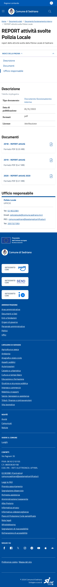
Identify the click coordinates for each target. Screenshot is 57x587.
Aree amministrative (11, 309)
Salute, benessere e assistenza (15, 396)
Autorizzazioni (8, 366)
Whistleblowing (9, 524)
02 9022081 (13, 210)
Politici (5, 330)
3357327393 (13, 223)
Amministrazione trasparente (15, 499)
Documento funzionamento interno (38, 100)
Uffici (4, 334)
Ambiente (6, 353)
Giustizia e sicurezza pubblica (15, 383)
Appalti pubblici (8, 362)
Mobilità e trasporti (10, 391)
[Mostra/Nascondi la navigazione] (3, 11)
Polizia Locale (10, 200)
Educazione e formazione (13, 379)
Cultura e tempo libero (12, 374)
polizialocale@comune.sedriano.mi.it (26, 215)
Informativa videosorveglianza (15, 511)
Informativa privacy (10, 507)
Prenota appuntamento (12, 486)
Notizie (5, 427)
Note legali (6, 520)
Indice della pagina (11, 53)
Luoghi (5, 442)
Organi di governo (10, 322)
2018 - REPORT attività (14, 143)
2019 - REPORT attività (14, 159)
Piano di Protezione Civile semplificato (19, 516)
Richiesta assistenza (11, 494)
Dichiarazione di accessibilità (14, 533)
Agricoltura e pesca (10, 349)
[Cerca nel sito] (50, 11)
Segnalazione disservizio (12, 490)
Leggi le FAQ (7, 482)
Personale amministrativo (13, 326)
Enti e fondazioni (9, 317)
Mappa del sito (25, 562)
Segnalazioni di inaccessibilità (15, 528)
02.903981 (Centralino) (12, 473)
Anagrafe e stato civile (12, 357)
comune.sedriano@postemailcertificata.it (27, 219)
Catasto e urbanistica (11, 370)
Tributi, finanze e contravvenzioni (17, 400)
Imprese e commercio (11, 387)
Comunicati (7, 423)
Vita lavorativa (8, 404)
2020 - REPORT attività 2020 (17, 175)
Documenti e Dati (9, 313)
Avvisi (4, 419)
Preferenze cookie (10, 562)
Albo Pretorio (7, 503)
